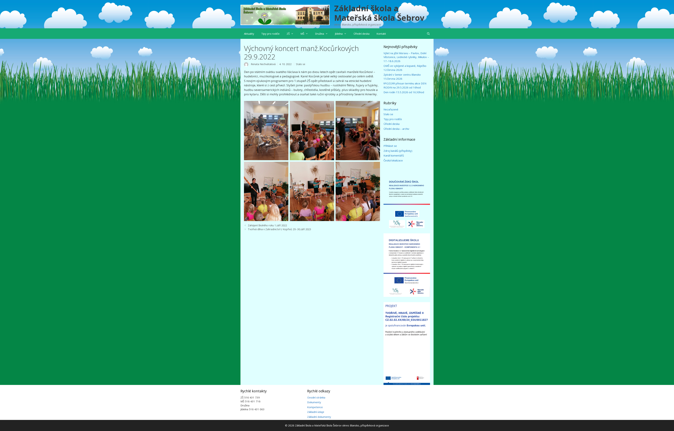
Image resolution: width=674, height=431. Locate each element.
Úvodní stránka (316, 397)
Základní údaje (315, 412)
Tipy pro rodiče (270, 33)
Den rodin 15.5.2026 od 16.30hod (404, 92)
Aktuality (249, 33)
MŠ (302, 33)
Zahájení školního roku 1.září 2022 (267, 225)
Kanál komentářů (394, 155)
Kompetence (315, 407)
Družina (319, 33)
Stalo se (300, 64)
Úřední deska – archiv (396, 128)
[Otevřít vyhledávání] (428, 33)
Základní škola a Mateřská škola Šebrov (379, 13)
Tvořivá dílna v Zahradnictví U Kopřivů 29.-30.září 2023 (279, 229)
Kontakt (381, 33)
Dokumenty (314, 402)
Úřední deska (361, 33)
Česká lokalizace (393, 160)
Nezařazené (391, 109)
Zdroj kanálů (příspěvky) (398, 150)
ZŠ (288, 33)
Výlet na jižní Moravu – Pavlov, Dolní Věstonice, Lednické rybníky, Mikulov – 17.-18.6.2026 (406, 57)
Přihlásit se (390, 146)
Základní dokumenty (319, 417)
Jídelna (339, 33)
